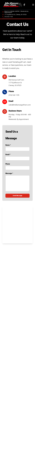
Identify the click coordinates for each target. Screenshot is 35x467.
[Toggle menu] (33, 5)
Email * (7, 154)
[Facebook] (24, 5)
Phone (7, 164)
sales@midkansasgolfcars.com (20, 105)
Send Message (17, 195)
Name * (8, 145)
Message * (9, 173)
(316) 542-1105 (14, 95)
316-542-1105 (8, 16)
